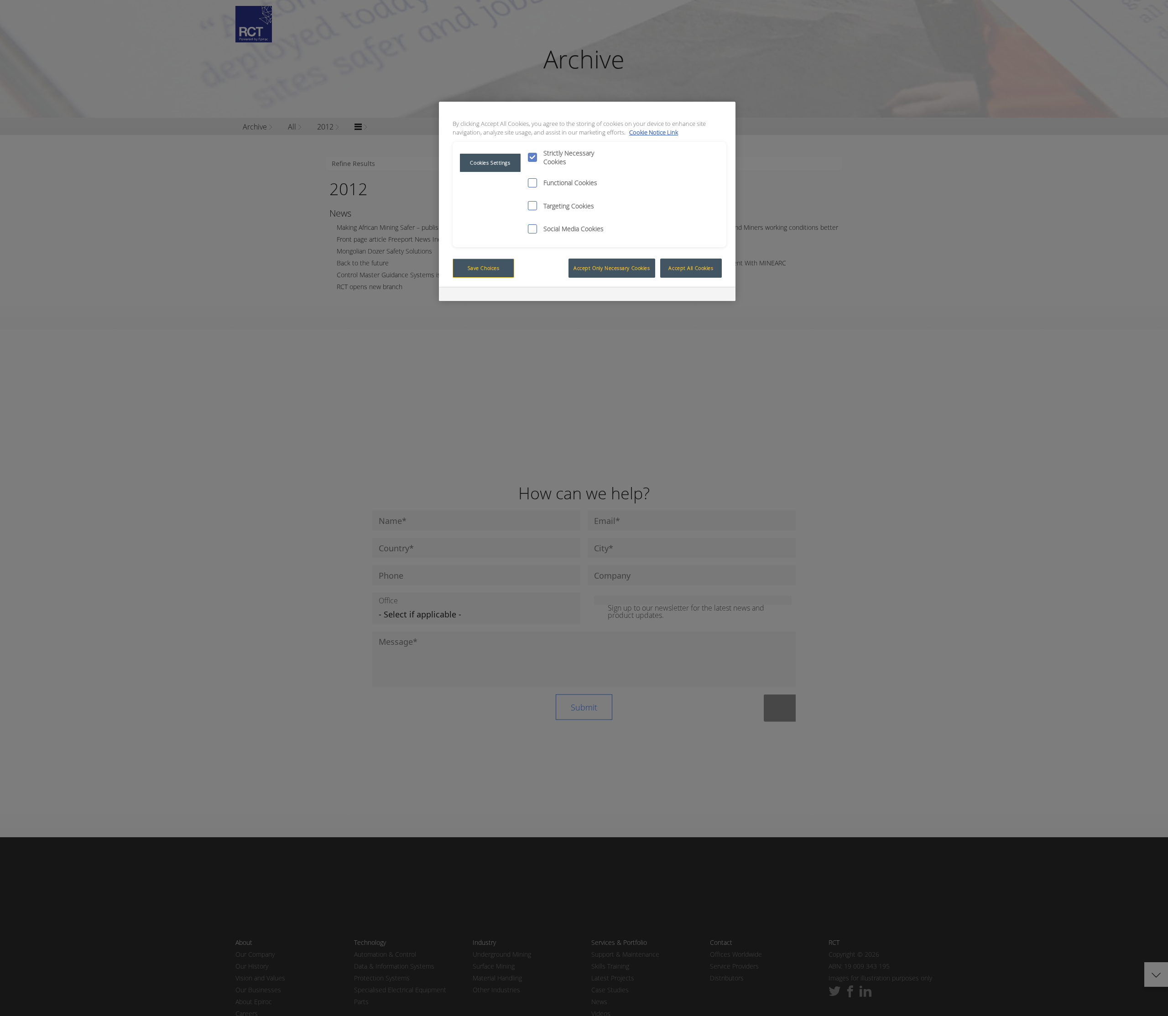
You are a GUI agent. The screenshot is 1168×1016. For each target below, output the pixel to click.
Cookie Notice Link (653, 132)
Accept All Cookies (690, 267)
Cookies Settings (490, 162)
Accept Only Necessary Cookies (612, 267)
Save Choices (484, 267)
